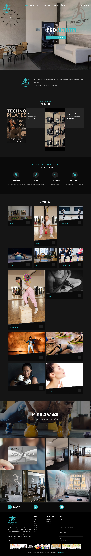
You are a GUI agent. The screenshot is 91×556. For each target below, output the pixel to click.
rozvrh (50, 37)
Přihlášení (63, 5)
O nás (26, 5)
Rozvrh (44, 5)
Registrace (48, 521)
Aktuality (32, 5)
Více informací (32, 118)
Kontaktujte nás (45, 425)
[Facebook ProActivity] (86, 5)
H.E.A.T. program (63, 532)
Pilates (61, 538)
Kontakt (56, 5)
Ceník (38, 5)
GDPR (47, 525)
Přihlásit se (48, 519)
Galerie (50, 5)
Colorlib (62, 552)
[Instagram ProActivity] (88, 5)
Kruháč (61, 525)
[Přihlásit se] (84, 5)
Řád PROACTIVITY (50, 527)
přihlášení (60, 37)
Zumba (60, 519)
